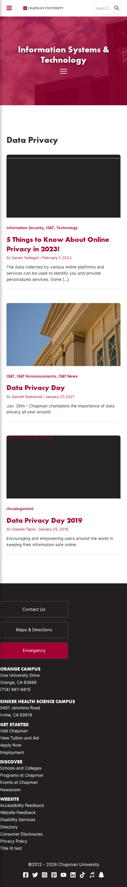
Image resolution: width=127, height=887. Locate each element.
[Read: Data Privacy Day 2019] (63, 469)
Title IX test (11, 848)
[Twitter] (35, 875)
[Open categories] (63, 71)
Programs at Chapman (21, 775)
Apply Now (10, 744)
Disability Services (17, 819)
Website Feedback (18, 812)
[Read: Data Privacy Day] (63, 336)
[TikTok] (82, 875)
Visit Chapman (14, 730)
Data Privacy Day (35, 387)
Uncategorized (19, 508)
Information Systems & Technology (63, 54)
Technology (67, 228)
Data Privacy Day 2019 (44, 520)
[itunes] (92, 875)
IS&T (50, 228)
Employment (12, 752)
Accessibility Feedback (22, 805)
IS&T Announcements (36, 376)
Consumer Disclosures (21, 833)
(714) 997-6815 (15, 689)
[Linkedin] (73, 875)
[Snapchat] (101, 875)
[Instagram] (45, 875)
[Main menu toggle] (9, 8)
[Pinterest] (54, 875)
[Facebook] (26, 875)
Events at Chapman (19, 782)
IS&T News (68, 376)
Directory (9, 826)
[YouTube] (63, 875)
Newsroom (10, 789)
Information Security (25, 228)
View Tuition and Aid (19, 737)
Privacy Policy (13, 841)
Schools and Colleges (20, 768)
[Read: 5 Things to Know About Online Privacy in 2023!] (63, 188)
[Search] (117, 8)
